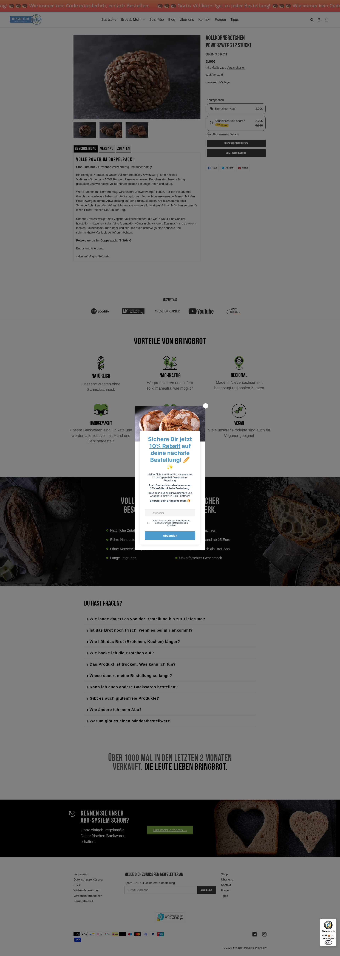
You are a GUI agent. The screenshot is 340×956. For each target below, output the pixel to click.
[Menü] (334, 921)
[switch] (328, 942)
